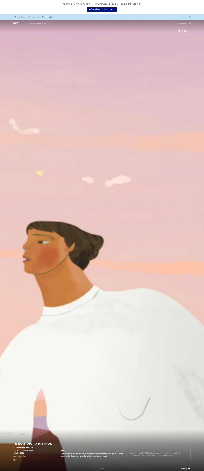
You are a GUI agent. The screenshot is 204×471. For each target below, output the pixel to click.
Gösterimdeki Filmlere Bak (102, 9)
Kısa (24, 456)
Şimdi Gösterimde (37, 23)
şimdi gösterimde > (149, 455)
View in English (48, 17)
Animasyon (17, 456)
